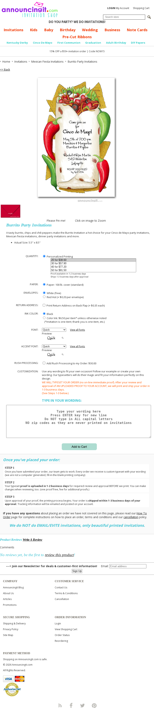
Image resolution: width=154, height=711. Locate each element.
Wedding (90, 29)
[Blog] (59, 705)
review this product (59, 555)
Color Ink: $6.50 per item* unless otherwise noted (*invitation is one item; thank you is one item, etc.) (74, 319)
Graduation (93, 42)
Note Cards (137, 29)
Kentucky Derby (17, 42)
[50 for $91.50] (93, 270)
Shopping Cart (141, 8)
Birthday (67, 29)
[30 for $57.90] (93, 263)
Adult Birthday (116, 42)
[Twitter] (82, 705)
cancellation (131, 517)
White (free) (53, 293)
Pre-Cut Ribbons (77, 36)
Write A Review (32, 540)
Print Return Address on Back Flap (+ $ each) (75, 305)
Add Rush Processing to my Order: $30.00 (71, 363)
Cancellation (62, 599)
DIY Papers (138, 42)
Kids (33, 29)
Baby (48, 29)
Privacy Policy (10, 629)
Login (58, 623)
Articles (7, 599)
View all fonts (77, 329)
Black (49, 314)
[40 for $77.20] (93, 267)
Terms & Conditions (66, 593)
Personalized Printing (59, 256)
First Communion (68, 42)
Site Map (8, 635)
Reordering (61, 641)
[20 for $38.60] (93, 260)
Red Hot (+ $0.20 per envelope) (65, 297)
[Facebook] (71, 705)
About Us (8, 593)
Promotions (9, 605)
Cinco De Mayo (42, 42)
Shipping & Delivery (14, 623)
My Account (118, 8)
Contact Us (61, 587)
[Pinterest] (94, 705)
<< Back (5, 69)
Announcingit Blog (13, 587)
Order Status (62, 635)
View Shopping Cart (66, 629)
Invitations (13, 29)
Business (112, 29)
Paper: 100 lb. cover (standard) (64, 284)
